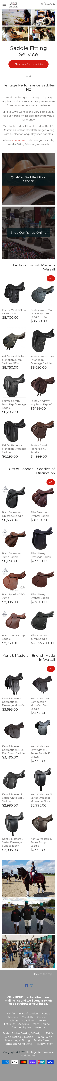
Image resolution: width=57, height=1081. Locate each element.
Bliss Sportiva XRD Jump (13, 596)
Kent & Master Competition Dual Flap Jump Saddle (13, 750)
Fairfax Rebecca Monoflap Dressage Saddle (14, 449)
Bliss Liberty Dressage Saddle (41, 555)
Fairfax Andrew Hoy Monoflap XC (41, 402)
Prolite (41, 1020)
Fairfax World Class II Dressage (14, 312)
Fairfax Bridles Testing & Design (22, 1033)
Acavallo (23, 1024)
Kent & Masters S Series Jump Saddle (41, 842)
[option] (28, 40)
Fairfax (11, 1013)
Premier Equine (21, 1027)
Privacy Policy (44, 1043)
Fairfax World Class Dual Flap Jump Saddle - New (42, 314)
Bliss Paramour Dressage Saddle (12, 514)
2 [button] (30, 76)
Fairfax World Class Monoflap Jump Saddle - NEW (14, 360)
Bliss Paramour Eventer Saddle (40, 514)
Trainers (13, 1020)
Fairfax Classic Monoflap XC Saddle (39, 449)
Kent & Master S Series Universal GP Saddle (14, 798)
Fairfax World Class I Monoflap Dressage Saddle (42, 360)
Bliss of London (28, 1013)
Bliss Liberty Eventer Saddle (40, 596)
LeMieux (9, 1024)
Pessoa (41, 1017)
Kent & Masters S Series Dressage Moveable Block (41, 798)
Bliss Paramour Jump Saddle (11, 555)
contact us (18, 140)
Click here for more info (29, 64)
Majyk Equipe (41, 1024)
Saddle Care (41, 1040)
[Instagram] (31, 985)
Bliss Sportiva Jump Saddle (39, 637)
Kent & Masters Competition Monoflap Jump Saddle (40, 703)
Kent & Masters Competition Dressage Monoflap (14, 702)
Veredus (40, 1027)
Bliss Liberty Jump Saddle (13, 637)
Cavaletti (27, 1017)
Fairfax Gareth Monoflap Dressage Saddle (14, 404)
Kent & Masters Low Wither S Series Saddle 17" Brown (41, 751)
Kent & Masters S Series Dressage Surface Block (12, 842)
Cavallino (28, 1020)
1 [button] (26, 76)
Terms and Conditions (18, 1043)
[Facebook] (26, 985)
